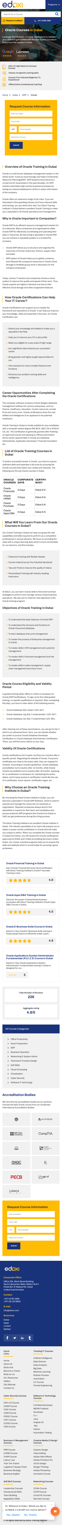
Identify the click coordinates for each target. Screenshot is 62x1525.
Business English (12, 1474)
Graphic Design (40, 1450)
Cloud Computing (19, 1069)
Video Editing (39, 1453)
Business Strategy (12, 1470)
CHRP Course (10, 1456)
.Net (35, 1425)
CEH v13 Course (11, 1402)
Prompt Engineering (42, 1385)
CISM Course (10, 1413)
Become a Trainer (12, 1371)
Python (36, 1429)
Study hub (8, 1367)
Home (5, 95)
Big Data (37, 1368)
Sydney (7, 1329)
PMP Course (9, 1450)
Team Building (10, 1495)
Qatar (6, 1323)
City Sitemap (9, 1384)
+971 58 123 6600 (12, 1301)
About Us (8, 1364)
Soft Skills (15, 1065)
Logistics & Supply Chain (15, 1467)
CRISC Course (10, 1416)
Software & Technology (21, 1082)
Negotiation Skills (12, 1498)
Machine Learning (41, 1372)
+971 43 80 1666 (11, 1299)
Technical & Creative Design (24, 1061)
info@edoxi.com (11, 1310)
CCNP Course (39, 1492)
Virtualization (17, 1073)
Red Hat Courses (41, 1498)
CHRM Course (10, 1453)
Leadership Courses (13, 1488)
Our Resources (11, 1378)
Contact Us (9, 1388)
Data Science (39, 1361)
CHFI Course (10, 1420)
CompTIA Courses (42, 1495)
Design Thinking (40, 1467)
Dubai (15, 95)
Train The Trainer (11, 1463)
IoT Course (38, 1382)
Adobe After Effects (42, 1456)
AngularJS (38, 1422)
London (7, 1326)
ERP (24, 95)
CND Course (9, 1426)
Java (35, 1419)
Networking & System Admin (24, 1056)
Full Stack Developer (43, 1405)
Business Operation (20, 1052)
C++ (35, 1415)
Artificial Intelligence (42, 1358)
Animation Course (41, 1474)
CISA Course (10, 1409)
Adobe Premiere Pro (43, 1460)
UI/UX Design (39, 1463)
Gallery (7, 1381)
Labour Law (9, 1460)
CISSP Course (10, 1406)
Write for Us (9, 1374)
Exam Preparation (19, 1043)
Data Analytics (40, 1365)
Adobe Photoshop (41, 1470)
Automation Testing (42, 1432)
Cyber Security (18, 1078)
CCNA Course (40, 1488)
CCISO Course (11, 1423)
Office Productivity (19, 1039)
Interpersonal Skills (13, 1492)
